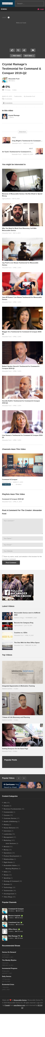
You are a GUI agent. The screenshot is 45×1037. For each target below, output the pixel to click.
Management (8, 837)
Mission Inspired (14, 915)
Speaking (7, 878)
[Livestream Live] (4, 924)
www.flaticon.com (19, 1005)
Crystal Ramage (14, 115)
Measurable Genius (20, 1000)
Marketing (7, 840)
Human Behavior (9, 828)
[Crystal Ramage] (4, 116)
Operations (8, 853)
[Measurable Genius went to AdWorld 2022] (7, 616)
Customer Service (10, 818)
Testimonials (18, 96)
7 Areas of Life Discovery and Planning (16, 717)
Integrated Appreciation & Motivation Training (18, 686)
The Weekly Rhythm (9, 960)
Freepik (7, 1005)
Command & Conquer (9, 479)
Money (6, 850)
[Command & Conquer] (22, 476)
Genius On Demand (9, 952)
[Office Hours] (4, 931)
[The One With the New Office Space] (7, 646)
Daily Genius (6, 976)
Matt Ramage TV (14, 936)
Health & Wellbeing (10, 821)
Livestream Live (14, 922)
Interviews (7, 831)
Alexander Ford (13, 79)
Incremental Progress (9, 968)
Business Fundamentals (12, 809)
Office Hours (13, 929)
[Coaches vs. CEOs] (7, 636)
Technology (8, 887)
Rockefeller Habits (10, 865)
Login (41, 9)
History (6, 824)
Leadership (8, 834)
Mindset (6, 846)
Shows (6, 875)
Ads (5, 802)
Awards (6, 806)
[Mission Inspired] (4, 917)
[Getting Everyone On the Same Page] (22, 735)
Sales (6, 872)
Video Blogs (8, 897)
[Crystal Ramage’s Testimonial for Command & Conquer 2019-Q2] (22, 180)
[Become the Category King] (7, 626)
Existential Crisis (8, 984)
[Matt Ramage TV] (4, 938)
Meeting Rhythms (12, 868)
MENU (5, 9)
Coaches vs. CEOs (20, 632)
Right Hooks (8, 862)
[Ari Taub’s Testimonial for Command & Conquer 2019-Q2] (22, 153)
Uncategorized (9, 894)
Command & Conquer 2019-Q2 (13, 499)
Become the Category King (23, 622)
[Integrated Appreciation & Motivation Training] (22, 672)
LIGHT (4, 17)
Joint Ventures (11, 843)
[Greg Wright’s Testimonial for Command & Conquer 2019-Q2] (22, 142)
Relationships (9, 859)
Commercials (8, 812)
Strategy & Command (11, 881)
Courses (7, 815)
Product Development (11, 856)
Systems (7, 884)
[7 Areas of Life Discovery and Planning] (22, 703)
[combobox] (29, 3)
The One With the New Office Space (27, 642)
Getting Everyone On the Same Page (15, 748)
